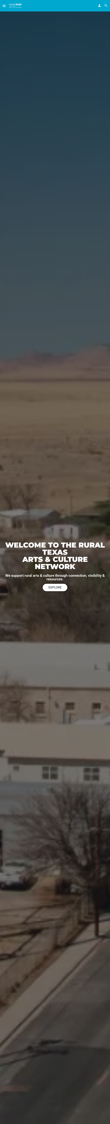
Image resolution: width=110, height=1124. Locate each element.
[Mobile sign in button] (99, 5)
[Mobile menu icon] (4, 6)
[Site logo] (16, 5)
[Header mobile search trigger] (106, 5)
